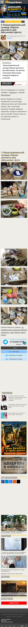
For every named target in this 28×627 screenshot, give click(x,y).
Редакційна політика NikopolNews (10, 614)
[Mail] (18, 481)
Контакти (8, 616)
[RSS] (14, 481)
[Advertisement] (14, 136)
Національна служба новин (15, 573)
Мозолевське (18, 21)
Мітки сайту (19, 616)
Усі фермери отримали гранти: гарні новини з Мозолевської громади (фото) (17, 406)
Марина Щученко (14, 36)
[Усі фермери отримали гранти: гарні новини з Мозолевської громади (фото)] (4, 407)
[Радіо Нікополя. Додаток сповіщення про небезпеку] (14, 438)
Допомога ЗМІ (22, 614)
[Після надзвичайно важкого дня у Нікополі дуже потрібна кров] (4, 415)
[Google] (10, 481)
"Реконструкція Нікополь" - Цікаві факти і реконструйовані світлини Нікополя (13, 532)
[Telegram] (7, 481)
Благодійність (10, 21)
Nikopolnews (5, 95)
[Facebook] (3, 481)
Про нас (14, 616)
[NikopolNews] (14, 342)
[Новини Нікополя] (13, 2)
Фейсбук (13, 92)
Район (2, 21)
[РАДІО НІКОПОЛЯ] (14, 465)
